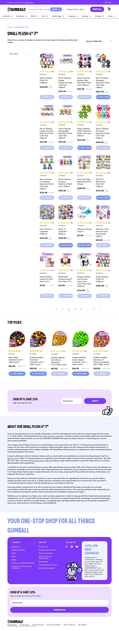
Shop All (97, 9)
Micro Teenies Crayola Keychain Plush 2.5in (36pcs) (65, 182)
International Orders (48, 564)
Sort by (89, 41)
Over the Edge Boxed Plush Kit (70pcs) (84, 181)
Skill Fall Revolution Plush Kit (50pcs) (100, 182)
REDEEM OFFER (59, 609)
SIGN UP (95, 401)
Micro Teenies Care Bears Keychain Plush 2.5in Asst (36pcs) (46, 184)
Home (9, 27)
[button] (109, 9)
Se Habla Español (47, 568)
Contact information (54, 624)
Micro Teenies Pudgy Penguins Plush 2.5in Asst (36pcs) (65, 82)
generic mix (12, 458)
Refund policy (12, 624)
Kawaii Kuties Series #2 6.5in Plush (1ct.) (46, 278)
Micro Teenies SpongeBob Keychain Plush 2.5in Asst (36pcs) (65, 133)
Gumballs (6, 16)
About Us (16, 546)
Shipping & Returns (47, 550)
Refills (33, 16)
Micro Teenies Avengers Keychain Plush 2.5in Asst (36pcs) (102, 82)
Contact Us (43, 546)
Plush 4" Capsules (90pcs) (62, 231)
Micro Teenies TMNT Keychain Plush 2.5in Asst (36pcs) (84, 132)
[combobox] (39, 9)
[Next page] (100, 309)
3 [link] (68, 309)
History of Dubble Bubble (23, 563)
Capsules (71, 16)
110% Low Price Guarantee (45, 557)
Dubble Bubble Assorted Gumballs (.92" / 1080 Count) (37, 360)
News (14, 559)
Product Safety (18, 550)
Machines (20, 16)
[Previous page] (50, 309)
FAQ (13, 553)
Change (98, 16)
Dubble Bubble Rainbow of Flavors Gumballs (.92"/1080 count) (101, 360)
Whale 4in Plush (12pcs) (84, 230)
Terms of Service (69, 624)
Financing (43, 561)
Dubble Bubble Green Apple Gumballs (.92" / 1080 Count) (79, 360)
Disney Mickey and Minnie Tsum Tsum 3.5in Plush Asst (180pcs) (84, 281)
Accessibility (82, 624)
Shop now (29, 2)
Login (110, 2)
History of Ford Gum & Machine (21, 567)
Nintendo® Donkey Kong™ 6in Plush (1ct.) (65, 278)
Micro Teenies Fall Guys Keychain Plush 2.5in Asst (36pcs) (102, 133)
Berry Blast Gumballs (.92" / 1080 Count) (16, 359)
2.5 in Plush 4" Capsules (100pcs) (46, 231)
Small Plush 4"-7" (22, 27)
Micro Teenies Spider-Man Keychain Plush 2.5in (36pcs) (84, 81)
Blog (14, 556)
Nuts (43, 16)
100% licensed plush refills (38, 460)
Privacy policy (24, 624)
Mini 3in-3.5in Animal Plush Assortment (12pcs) (102, 232)
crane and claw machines (53, 436)
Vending (85, 16)
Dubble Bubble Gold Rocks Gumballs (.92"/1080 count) (59, 361)
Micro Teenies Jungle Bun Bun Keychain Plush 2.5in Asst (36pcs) (46, 133)
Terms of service (38, 624)
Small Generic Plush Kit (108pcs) (46, 80)
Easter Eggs (56, 16)
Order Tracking (45, 553)
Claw (110, 16)
